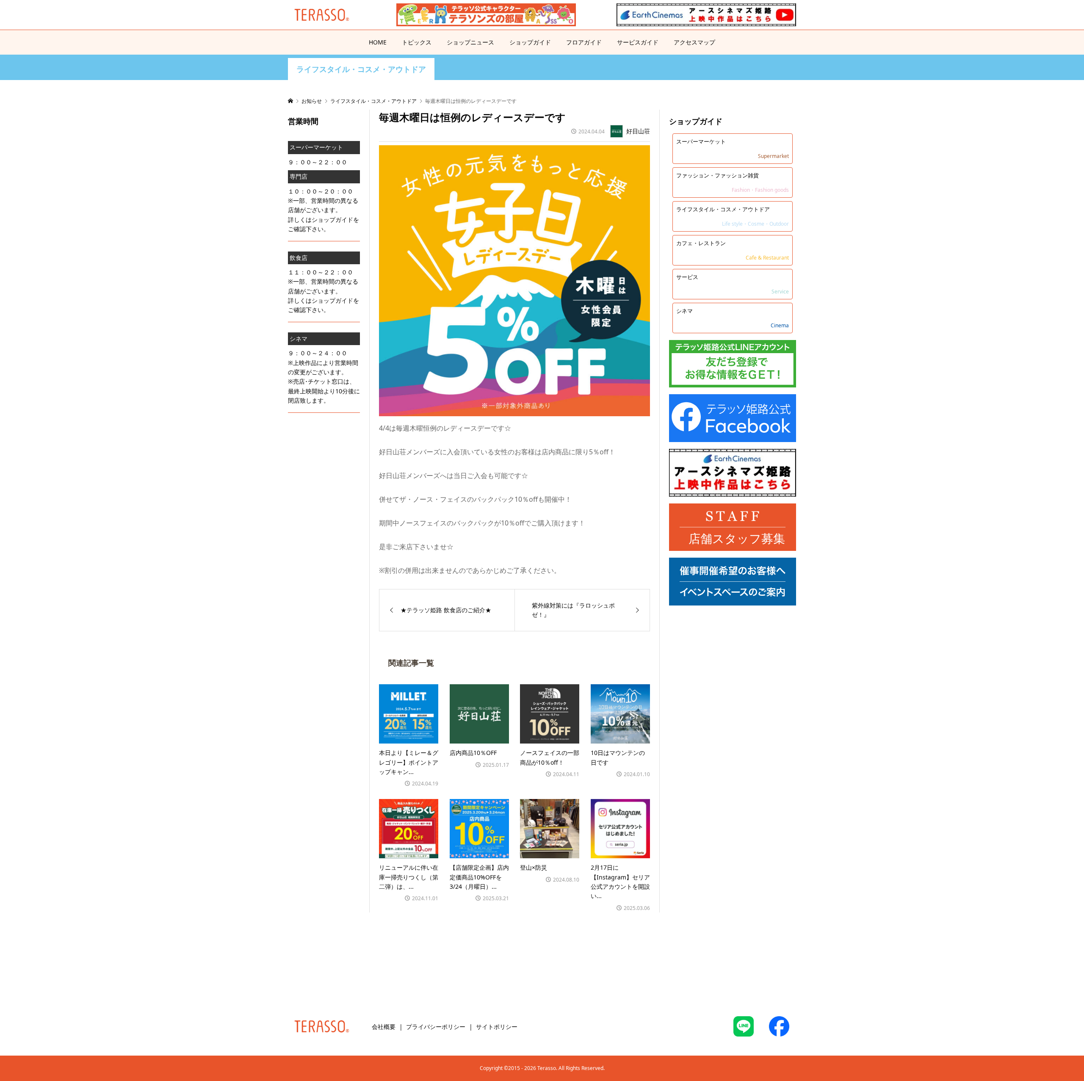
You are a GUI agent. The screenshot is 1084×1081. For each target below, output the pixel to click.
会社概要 (383, 1027)
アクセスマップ (694, 42)
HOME (378, 42)
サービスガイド (637, 42)
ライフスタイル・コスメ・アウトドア (361, 69)
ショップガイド (530, 42)
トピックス (416, 42)
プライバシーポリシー (435, 1027)
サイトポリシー (496, 1027)
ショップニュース (470, 42)
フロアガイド (584, 42)
